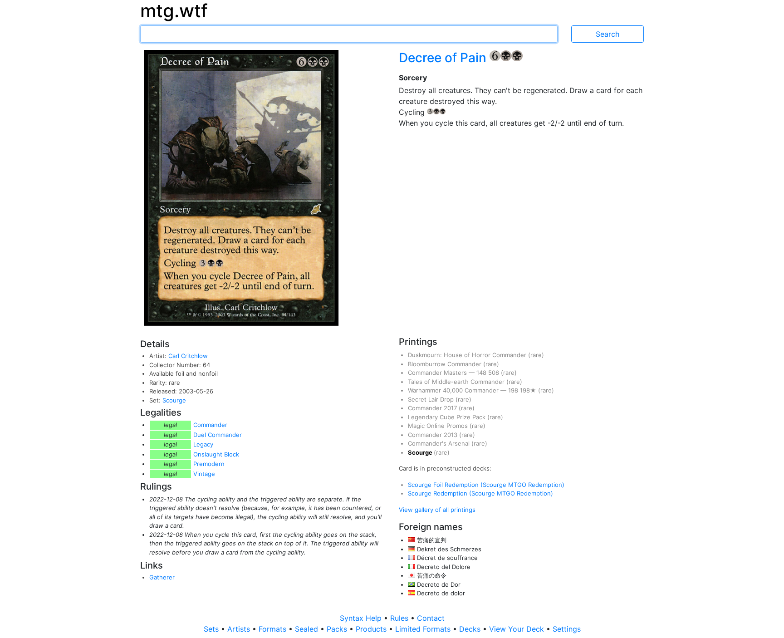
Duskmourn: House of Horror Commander (468, 354)
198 (514, 390)
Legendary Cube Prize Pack (447, 417)
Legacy (203, 444)
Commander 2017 (433, 408)
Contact (431, 618)
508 (494, 372)
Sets (212, 628)
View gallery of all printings (437, 509)
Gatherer (162, 577)
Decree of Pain (444, 57)
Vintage (204, 473)
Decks (471, 628)
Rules (400, 618)
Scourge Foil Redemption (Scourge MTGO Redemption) (486, 484)
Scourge (174, 400)
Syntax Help (362, 618)
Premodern (209, 463)
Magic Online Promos (439, 425)
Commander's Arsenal (439, 443)
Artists (239, 628)
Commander (210, 424)
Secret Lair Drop (432, 399)
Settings (567, 628)
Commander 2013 (433, 434)
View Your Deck (517, 628)
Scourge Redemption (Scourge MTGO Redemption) (480, 493)
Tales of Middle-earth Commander (457, 381)
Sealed (307, 628)
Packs (338, 628)
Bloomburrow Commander (445, 364)
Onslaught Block (216, 454)
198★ (529, 390)
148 (482, 372)
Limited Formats (424, 628)
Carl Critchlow (188, 355)
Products (372, 628)
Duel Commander (217, 434)
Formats (274, 628)
